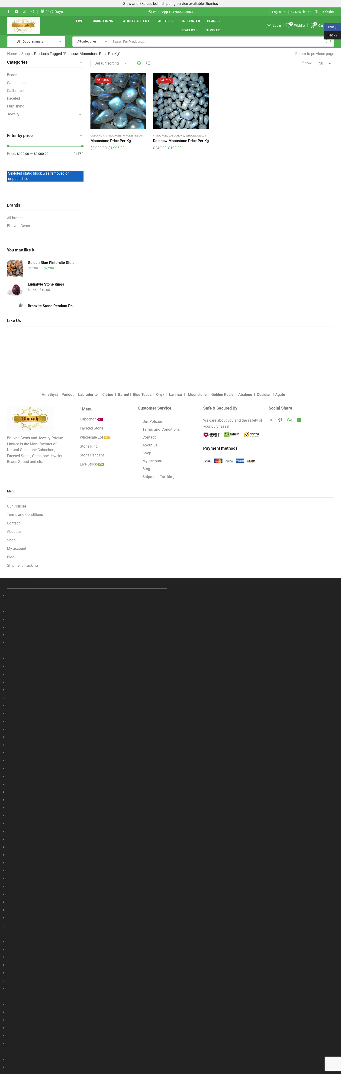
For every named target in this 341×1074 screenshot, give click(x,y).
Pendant (14, 996)
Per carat (14, 753)
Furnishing (15, 106)
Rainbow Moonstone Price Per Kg (181, 141)
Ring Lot (14, 1036)
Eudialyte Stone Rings (46, 284)
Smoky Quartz (18, 831)
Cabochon (97, 135)
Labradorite (88, 394)
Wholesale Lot (136, 21)
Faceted (164, 21)
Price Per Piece (19, 839)
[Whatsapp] (289, 420)
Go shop (216, 12)
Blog (146, 469)
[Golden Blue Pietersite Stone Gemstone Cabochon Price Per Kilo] (15, 268)
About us (150, 445)
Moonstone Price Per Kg (110, 141)
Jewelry (187, 30)
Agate (280, 394)
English (277, 12)
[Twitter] (24, 12)
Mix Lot (13, 926)
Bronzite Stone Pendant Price (51, 306)
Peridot (67, 394)
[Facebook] (8, 12)
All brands (15, 218)
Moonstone (197, 394)
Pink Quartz (16, 816)
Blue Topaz (142, 394)
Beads (212, 21)
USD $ (330, 26)
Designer (14, 1028)
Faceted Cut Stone (22, 745)
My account (152, 461)
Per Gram (14, 666)
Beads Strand (18, 603)
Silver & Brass (18, 973)
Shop (25, 54)
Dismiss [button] (211, 3)
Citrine (107, 394)
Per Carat (14, 658)
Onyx (160, 394)
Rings (11, 1020)
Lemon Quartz (18, 800)
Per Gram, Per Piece (23, 1012)
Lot (9, 1004)
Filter (79, 154)
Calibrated (190, 21)
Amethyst (50, 394)
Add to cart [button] (118, 102)
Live (79, 21)
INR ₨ (330, 35)
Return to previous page (314, 54)
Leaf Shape (16, 713)
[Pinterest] (280, 420)
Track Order (324, 12)
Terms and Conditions (161, 429)
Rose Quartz (17, 823)
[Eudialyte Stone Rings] (15, 290)
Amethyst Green (20, 768)
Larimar (175, 394)
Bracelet (13, 957)
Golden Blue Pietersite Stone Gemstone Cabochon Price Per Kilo (51, 262)
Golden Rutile (222, 394)
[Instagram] (32, 12)
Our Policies (152, 421)
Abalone (245, 394)
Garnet (123, 394)
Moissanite (16, 933)
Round (12, 627)
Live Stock (15, 1051)
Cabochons (103, 21)
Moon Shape (17, 721)
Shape (12, 698)
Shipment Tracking (158, 477)
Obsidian (264, 394)
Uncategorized (18, 1067)
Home (12, 54)
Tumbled (212, 30)
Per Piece (14, 674)
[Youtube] (16, 12)
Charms (13, 981)
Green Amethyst (20, 878)
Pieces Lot (15, 682)
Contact (149, 437)
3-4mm (13, 619)
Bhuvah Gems (18, 226)
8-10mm (14, 635)
